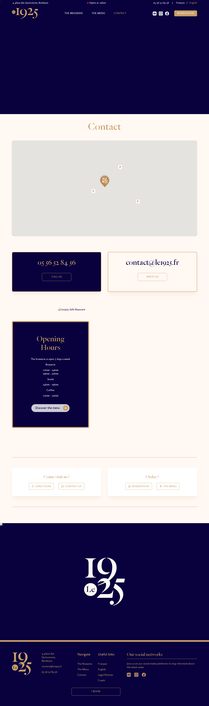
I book (95, 691)
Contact (120, 13)
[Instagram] (161, 13)
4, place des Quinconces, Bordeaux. (48, 657)
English (102, 669)
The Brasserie (73, 13)
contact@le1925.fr (52, 666)
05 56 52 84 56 (161, 2)
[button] (104, 181)
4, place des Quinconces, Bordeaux (26, 2)
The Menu (98, 13)
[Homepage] (25, 13)
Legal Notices (105, 675)
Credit (101, 680)
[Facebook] (167, 13)
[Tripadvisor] (155, 13)
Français (180, 2)
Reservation (185, 13)
